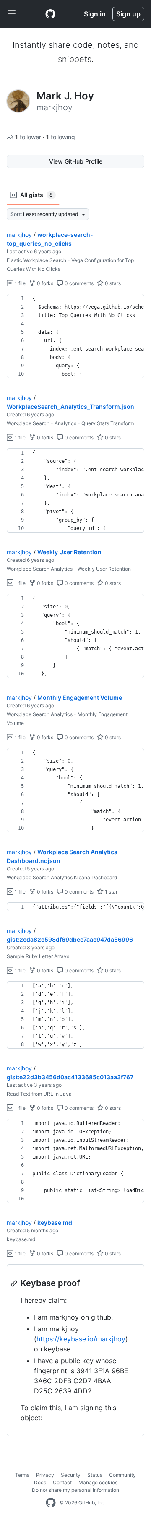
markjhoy (19, 234)
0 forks (44, 283)
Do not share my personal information (75, 1490)
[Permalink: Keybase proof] (15, 1283)
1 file (19, 283)
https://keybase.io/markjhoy (80, 1339)
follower (29, 136)
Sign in (95, 14)
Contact (62, 1482)
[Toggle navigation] (12, 13)
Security (71, 1475)
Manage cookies (97, 1482)
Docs (40, 1482)
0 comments (78, 283)
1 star (110, 892)
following (60, 136)
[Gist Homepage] (50, 14)
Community (122, 1475)
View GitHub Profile (75, 161)
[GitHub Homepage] (51, 1502)
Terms (22, 1475)
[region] (75, 336)
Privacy (45, 1475)
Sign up (128, 14)
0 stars (112, 283)
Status (94, 1475)
